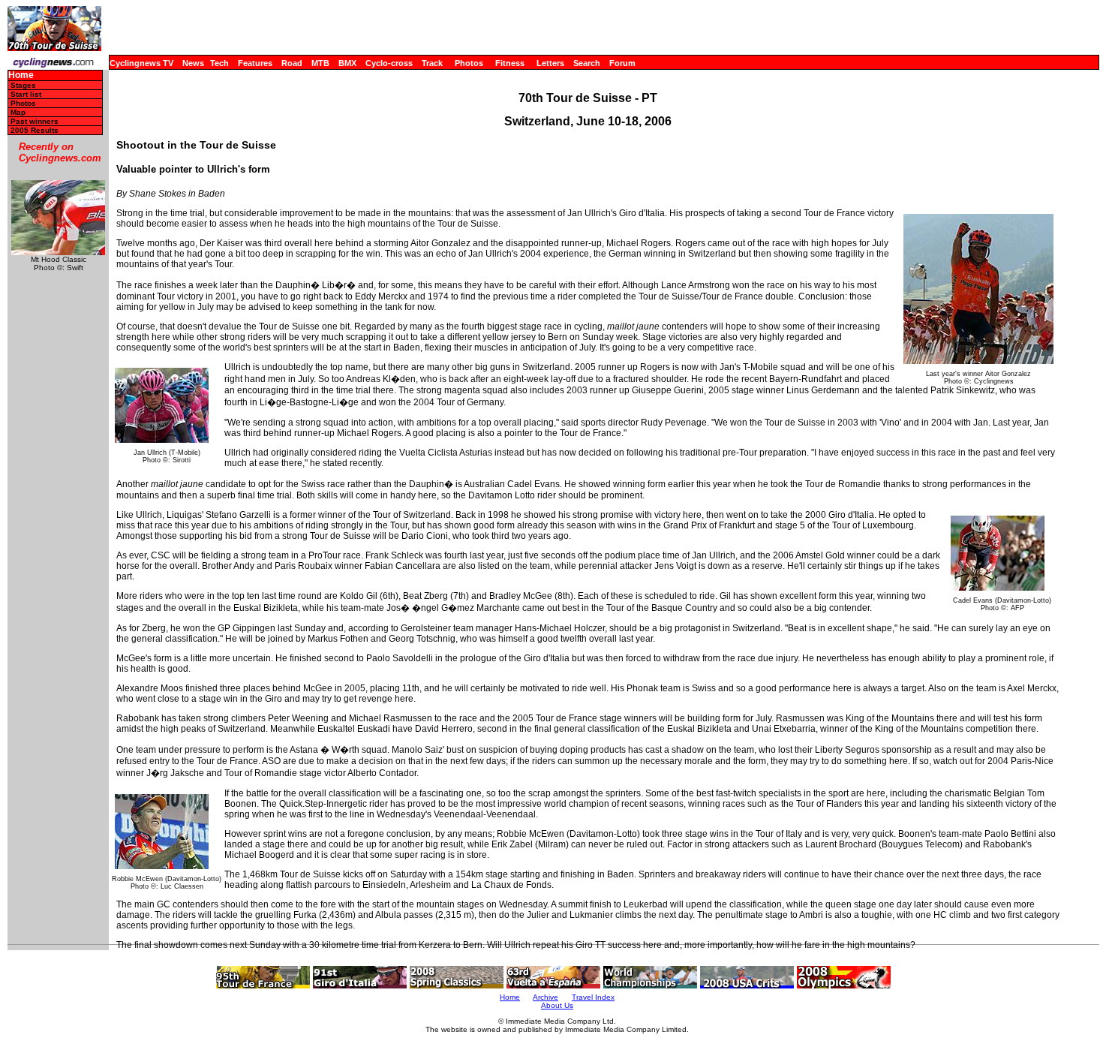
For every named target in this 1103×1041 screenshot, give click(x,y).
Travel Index (593, 997)
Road (291, 63)
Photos (469, 63)
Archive (545, 997)
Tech (219, 63)
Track (432, 63)
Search (586, 63)
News (193, 63)
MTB (320, 63)
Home (21, 75)
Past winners (35, 121)
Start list (26, 94)
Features (255, 63)
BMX (347, 63)
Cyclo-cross (389, 63)
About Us (557, 1005)
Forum (622, 63)
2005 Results (35, 130)
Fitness (509, 63)
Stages (23, 85)
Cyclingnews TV (141, 63)
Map (18, 112)
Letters (550, 63)
